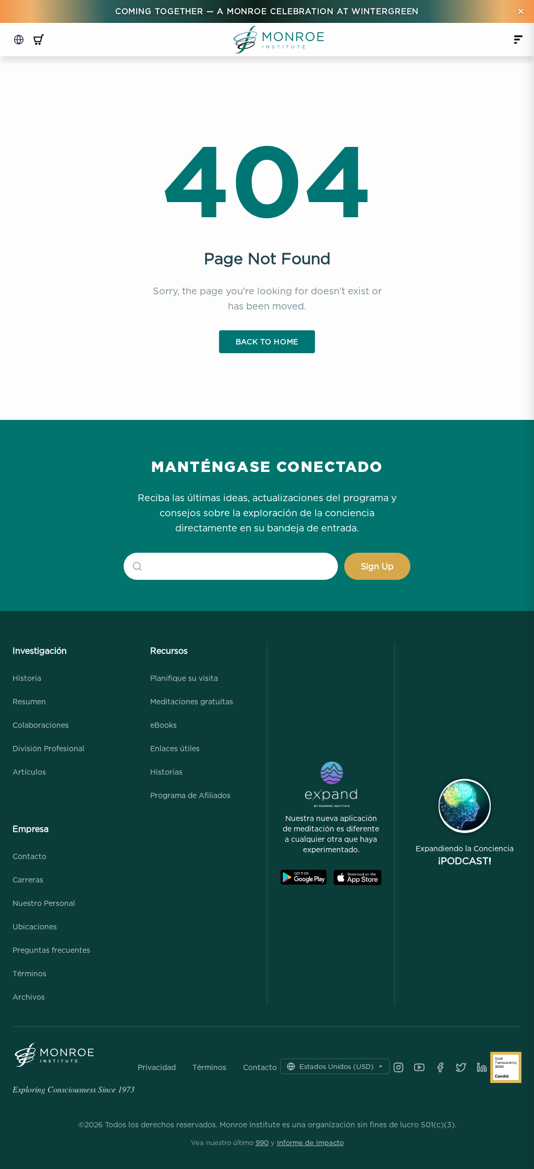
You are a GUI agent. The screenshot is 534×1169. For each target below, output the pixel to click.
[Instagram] (398, 1067)
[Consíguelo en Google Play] (303, 877)
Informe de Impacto (310, 1142)
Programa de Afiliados (190, 795)
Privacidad (157, 1067)
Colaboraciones (41, 725)
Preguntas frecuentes (51, 950)
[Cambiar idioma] (18, 39)
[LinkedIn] (482, 1067)
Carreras (28, 880)
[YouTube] (419, 1067)
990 (262, 1142)
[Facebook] (440, 1067)
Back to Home (267, 341)
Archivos (29, 997)
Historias (166, 772)
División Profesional (48, 748)
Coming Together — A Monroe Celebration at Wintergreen (267, 11)
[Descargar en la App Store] (357, 877)
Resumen (29, 701)
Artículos (29, 772)
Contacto (29, 856)
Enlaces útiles (175, 748)
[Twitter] (461, 1067)
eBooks (163, 725)
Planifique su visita (184, 678)
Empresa (30, 829)
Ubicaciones (35, 926)
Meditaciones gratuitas (191, 701)
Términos (29, 973)
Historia (27, 678)
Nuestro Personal (44, 903)
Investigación (40, 650)
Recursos (169, 650)
